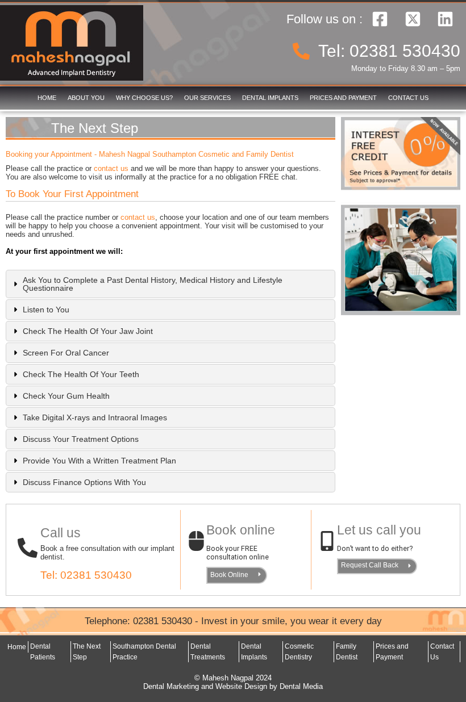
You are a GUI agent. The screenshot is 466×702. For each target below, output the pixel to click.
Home (47, 97)
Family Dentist (346, 651)
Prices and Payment (343, 97)
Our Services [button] (207, 97)
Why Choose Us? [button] (144, 97)
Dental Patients (42, 651)
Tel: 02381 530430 (86, 575)
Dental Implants (270, 97)
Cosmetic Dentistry (299, 651)
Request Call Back (369, 565)
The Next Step (87, 651)
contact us (111, 168)
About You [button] (86, 97)
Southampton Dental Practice (144, 651)
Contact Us (408, 97)
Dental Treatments (207, 651)
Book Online (229, 575)
